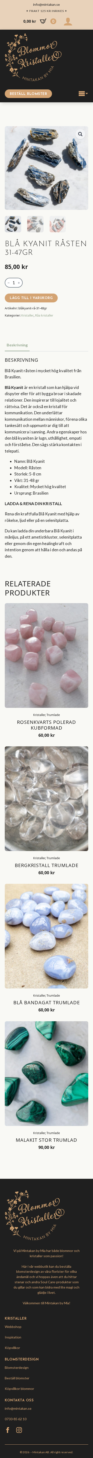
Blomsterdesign (17, 1367)
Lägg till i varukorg (31, 298)
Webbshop (13, 1327)
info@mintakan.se (18, 1408)
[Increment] (18, 283)
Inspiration (13, 1337)
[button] (80, 134)
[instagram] (19, 1430)
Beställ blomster (17, 1378)
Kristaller (27, 315)
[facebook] (7, 1430)
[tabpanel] (46, 463)
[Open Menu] (83, 93)
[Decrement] (8, 283)
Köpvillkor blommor (19, 1389)
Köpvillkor (12, 1348)
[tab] (17, 345)
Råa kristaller (44, 315)
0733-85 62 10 (15, 1419)
